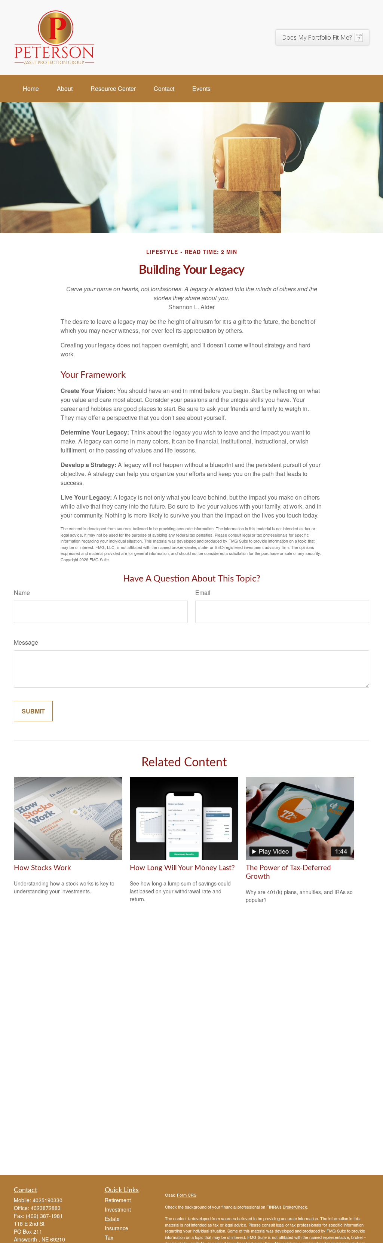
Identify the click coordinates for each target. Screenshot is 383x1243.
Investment (118, 1209)
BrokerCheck (295, 1207)
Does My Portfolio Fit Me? (317, 37)
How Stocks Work (42, 868)
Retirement (118, 1200)
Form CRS (186, 1195)
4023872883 (46, 1208)
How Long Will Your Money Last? (182, 868)
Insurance (116, 1228)
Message (26, 642)
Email (203, 592)
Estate (112, 1218)
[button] (31, 88)
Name (22, 592)
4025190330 (47, 1200)
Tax (109, 1237)
